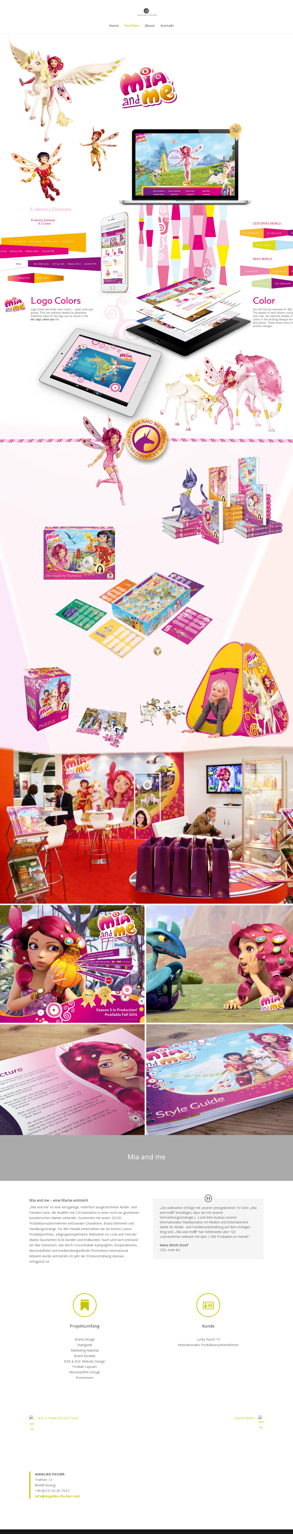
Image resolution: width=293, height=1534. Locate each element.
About (150, 26)
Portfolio (132, 26)
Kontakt (167, 26)
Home (114, 26)
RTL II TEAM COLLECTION (58, 1418)
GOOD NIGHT (244, 1418)
